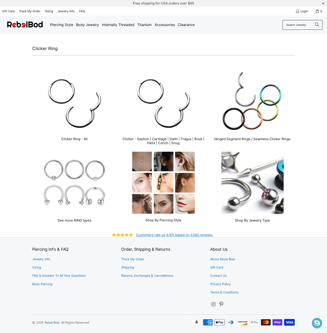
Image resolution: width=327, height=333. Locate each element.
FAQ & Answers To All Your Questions (59, 275)
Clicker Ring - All (74, 108)
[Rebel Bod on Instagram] (213, 304)
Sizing (49, 11)
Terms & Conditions (224, 292)
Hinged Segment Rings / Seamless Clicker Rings (252, 108)
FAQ (82, 11)
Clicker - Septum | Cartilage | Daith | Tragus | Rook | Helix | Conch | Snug (163, 108)
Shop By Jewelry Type (252, 188)
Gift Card (8, 11)
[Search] (317, 25)
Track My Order (29, 11)
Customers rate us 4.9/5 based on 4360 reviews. (174, 235)
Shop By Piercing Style (163, 188)
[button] (317, 323)
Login (304, 11)
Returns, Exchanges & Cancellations (147, 275)
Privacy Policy (220, 284)
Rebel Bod (51, 322)
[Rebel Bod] (25, 25)
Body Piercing (42, 284)
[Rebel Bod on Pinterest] (221, 304)
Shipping (127, 267)
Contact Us (218, 275)
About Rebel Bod (222, 259)
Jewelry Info (66, 11)
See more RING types (74, 188)
